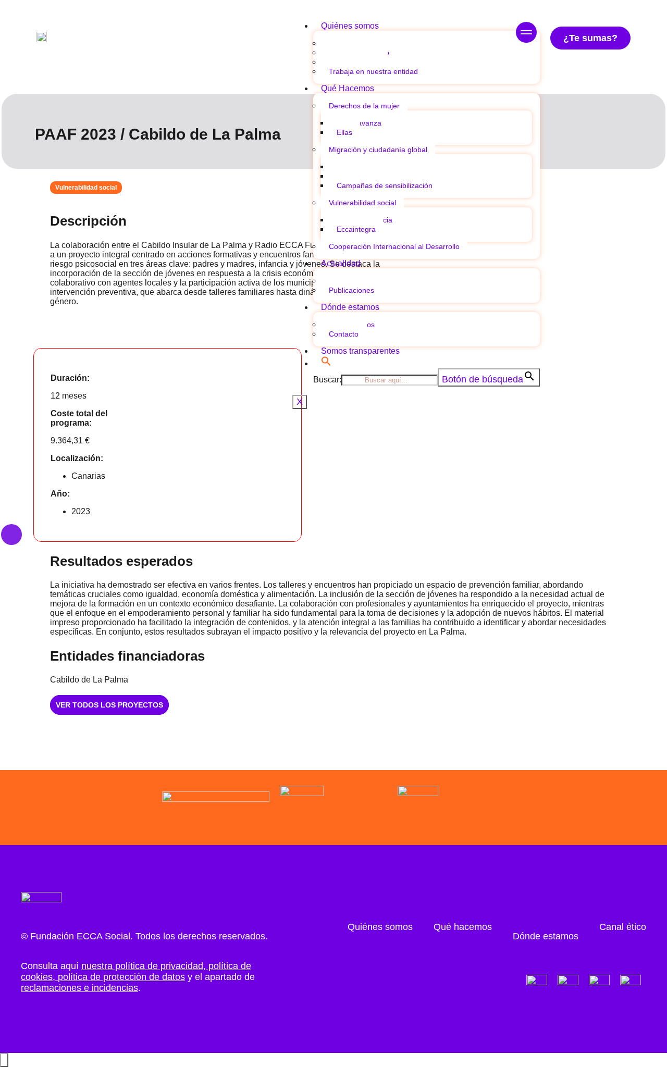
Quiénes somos (350, 25)
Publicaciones (351, 290)
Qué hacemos (463, 927)
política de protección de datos (121, 977)
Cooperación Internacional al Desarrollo (394, 246)
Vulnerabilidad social (362, 202)
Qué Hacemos (347, 88)
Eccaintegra (356, 229)
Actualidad (341, 263)
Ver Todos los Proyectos (109, 705)
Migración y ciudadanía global (378, 149)
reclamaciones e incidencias (79, 988)
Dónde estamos (350, 307)
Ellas (344, 132)
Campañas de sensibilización (385, 185)
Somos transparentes (360, 350)
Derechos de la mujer (364, 106)
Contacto (344, 334)
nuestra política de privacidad (142, 966)
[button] (326, 363)
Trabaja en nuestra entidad (373, 71)
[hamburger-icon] (526, 33)
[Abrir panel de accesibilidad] (4, 1060)
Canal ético (622, 927)
